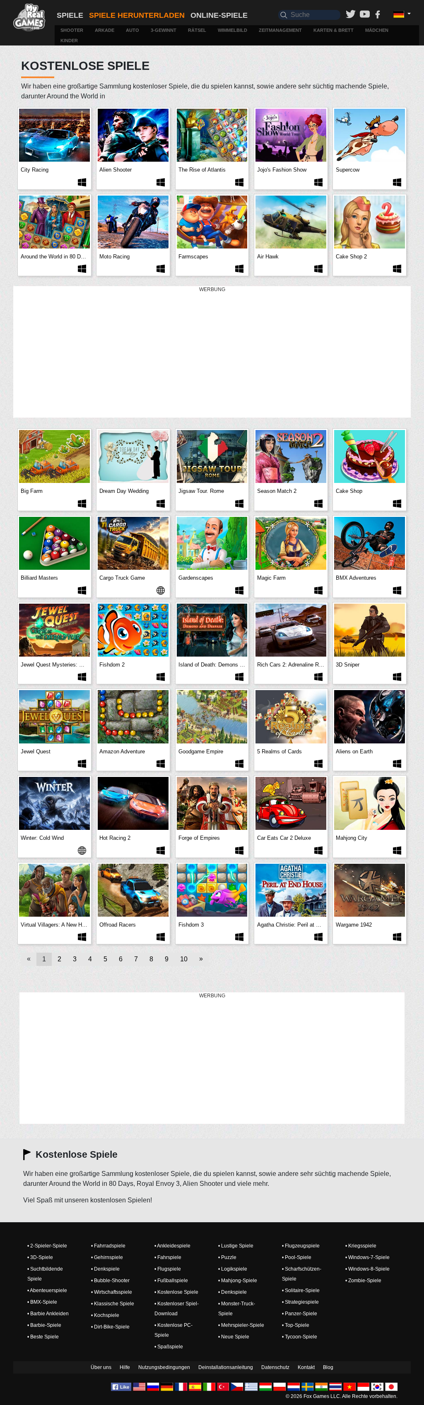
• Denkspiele (105, 1269)
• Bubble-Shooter (110, 1280)
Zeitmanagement (280, 30)
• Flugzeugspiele (301, 1246)
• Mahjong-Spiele (237, 1280)
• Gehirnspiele (107, 1257)
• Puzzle (227, 1257)
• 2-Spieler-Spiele (47, 1246)
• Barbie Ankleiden (48, 1314)
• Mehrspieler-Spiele (241, 1325)
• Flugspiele (167, 1269)
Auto (132, 30)
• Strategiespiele (300, 1302)
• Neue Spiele (233, 1337)
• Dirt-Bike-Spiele (110, 1327)
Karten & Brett (333, 30)
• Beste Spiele (43, 1337)
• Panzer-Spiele (299, 1314)
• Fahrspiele (167, 1257)
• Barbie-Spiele (44, 1325)
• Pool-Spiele (296, 1257)
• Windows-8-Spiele (367, 1269)
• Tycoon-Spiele (299, 1337)
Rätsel (197, 30)
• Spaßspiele (168, 1347)
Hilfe (125, 1367)
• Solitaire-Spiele (301, 1290)
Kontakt (306, 1367)
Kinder (69, 40)
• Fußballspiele (171, 1280)
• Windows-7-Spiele (367, 1257)
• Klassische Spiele (112, 1304)
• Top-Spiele (295, 1325)
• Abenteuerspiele (47, 1290)
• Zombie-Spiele (363, 1280)
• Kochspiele (105, 1315)
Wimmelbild (232, 30)
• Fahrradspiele (108, 1246)
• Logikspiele (232, 1269)
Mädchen (376, 30)
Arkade (104, 30)
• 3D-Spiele (40, 1257)
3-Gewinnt (163, 30)
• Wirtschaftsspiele (111, 1292)
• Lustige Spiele (235, 1246)
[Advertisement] (212, 352)
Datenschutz (275, 1367)
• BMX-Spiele (42, 1302)
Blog (328, 1367)
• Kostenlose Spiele (176, 1292)
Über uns (101, 1367)
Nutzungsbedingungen (164, 1367)
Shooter (71, 30)
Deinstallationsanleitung (225, 1367)
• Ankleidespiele (172, 1246)
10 (184, 959)
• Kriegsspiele (360, 1246)
